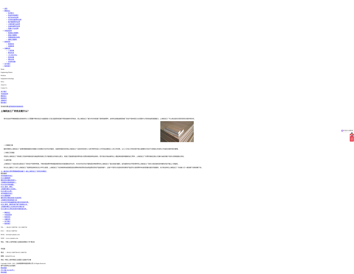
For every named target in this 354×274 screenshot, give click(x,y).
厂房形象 (11, 50)
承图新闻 (11, 46)
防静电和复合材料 (14, 37)
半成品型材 (8, 30)
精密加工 (7, 11)
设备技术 (7, 48)
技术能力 (11, 13)
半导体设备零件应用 (14, 19)
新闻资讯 (7, 41)
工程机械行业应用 (14, 24)
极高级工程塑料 (13, 33)
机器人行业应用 (13, 28)
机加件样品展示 (13, 15)
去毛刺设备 (11, 61)
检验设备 (11, 57)
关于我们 (7, 64)
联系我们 (7, 66)
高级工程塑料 (12, 35)
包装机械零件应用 (14, 26)
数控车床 (11, 53)
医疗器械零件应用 (14, 22)
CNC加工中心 (12, 55)
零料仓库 (11, 59)
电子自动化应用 (13, 17)
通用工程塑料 (12, 39)
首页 (5, 8)
